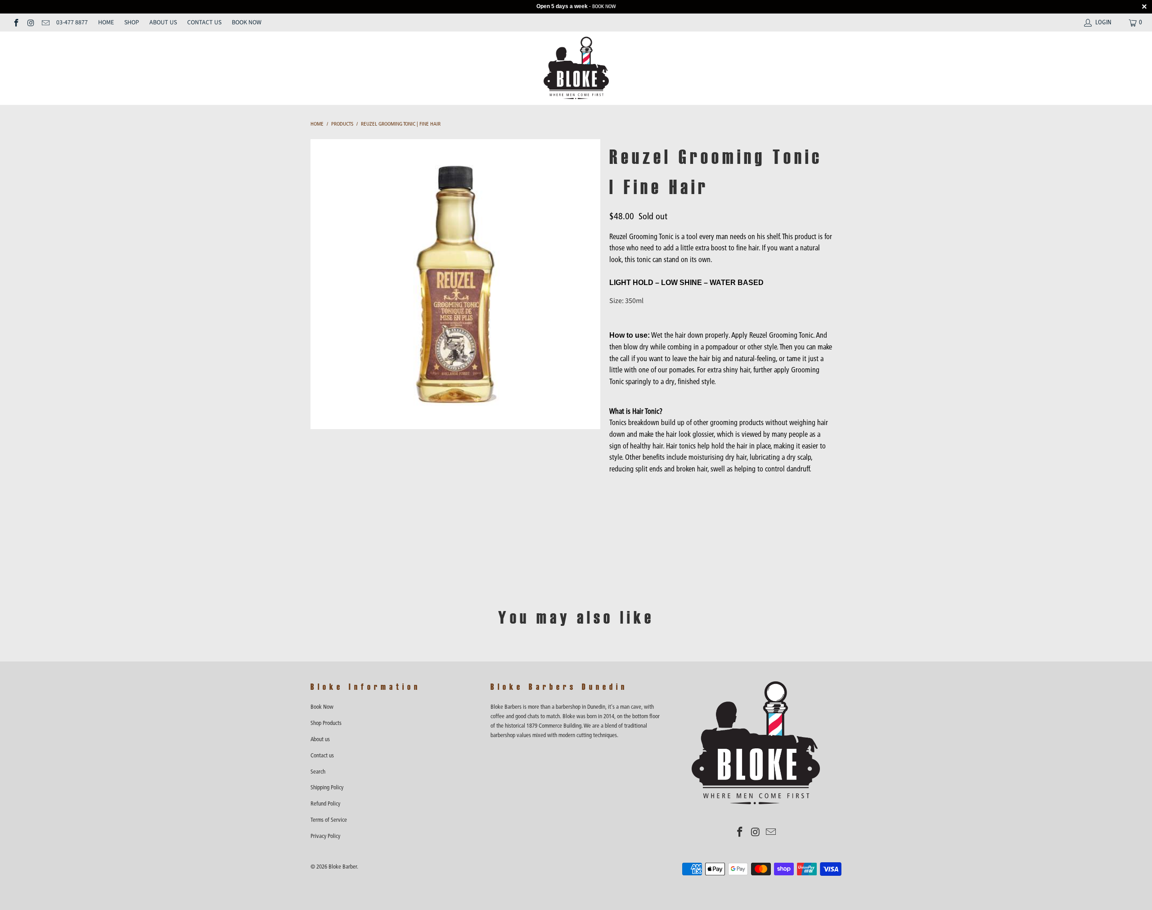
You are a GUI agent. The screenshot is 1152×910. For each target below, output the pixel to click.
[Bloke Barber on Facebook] (15, 22)
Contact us (204, 22)
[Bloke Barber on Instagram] (30, 22)
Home (106, 22)
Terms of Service (328, 819)
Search (317, 771)
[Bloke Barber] (576, 68)
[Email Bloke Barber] (45, 22)
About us (163, 22)
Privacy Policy (325, 836)
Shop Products (326, 723)
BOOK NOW (604, 6)
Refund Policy (325, 803)
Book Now (246, 22)
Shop (131, 22)
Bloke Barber (342, 866)
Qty (614, 487)
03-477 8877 (72, 22)
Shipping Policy (326, 787)
